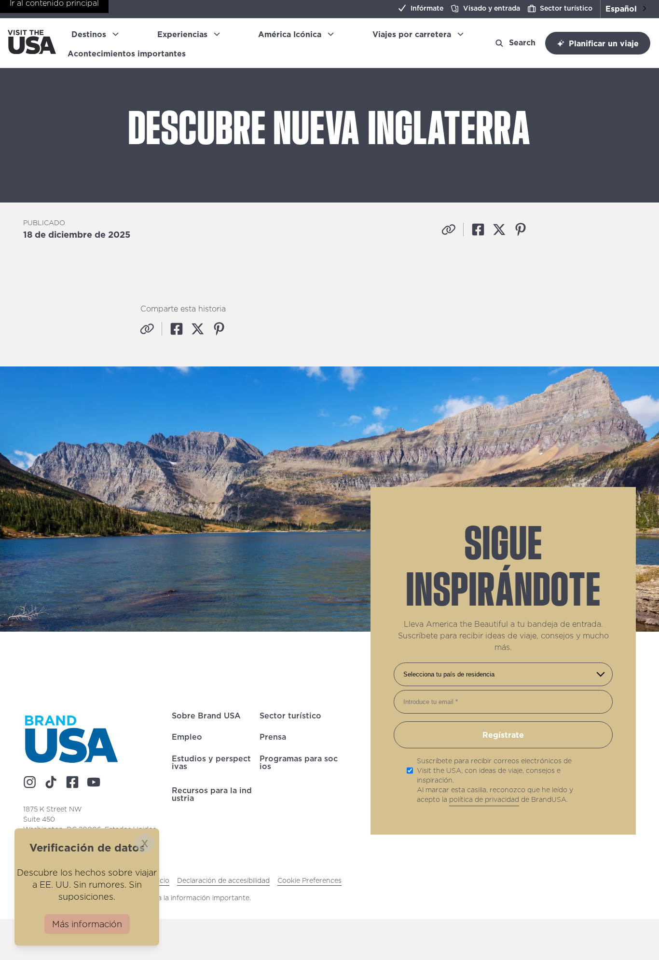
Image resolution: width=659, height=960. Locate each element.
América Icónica (289, 34)
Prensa (273, 738)
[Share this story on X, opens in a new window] (499, 229)
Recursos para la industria (212, 797)
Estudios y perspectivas (211, 765)
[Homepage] (32, 51)
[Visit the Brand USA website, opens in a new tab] (71, 739)
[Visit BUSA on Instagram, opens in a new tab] (30, 782)
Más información (87, 924)
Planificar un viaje (604, 43)
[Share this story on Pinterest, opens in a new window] (520, 229)
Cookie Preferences (309, 880)
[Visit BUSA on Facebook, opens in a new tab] (72, 782)
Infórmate (427, 8)
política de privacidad (484, 799)
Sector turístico (566, 8)
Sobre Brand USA (206, 717)
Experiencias (182, 34)
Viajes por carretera (411, 34)
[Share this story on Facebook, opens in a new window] (478, 229)
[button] (625, 9)
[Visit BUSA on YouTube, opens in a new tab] (93, 782)
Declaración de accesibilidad (223, 880)
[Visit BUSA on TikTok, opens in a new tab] (51, 782)
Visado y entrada (491, 8)
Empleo (187, 738)
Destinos (88, 34)
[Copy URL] (448, 229)
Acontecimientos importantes (130, 53)
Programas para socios (299, 765)
